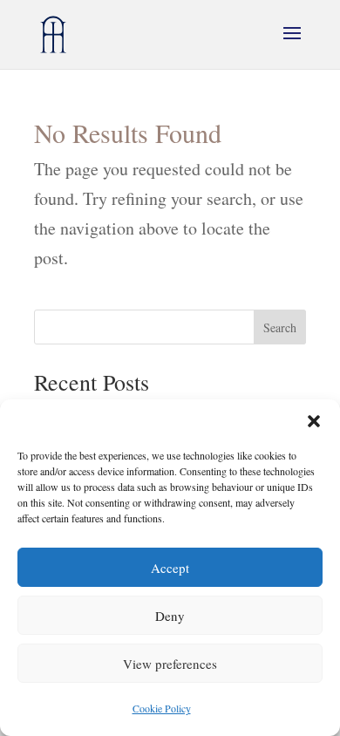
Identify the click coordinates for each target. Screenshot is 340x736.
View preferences (170, 663)
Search (279, 327)
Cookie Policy (162, 708)
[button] (314, 421)
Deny (170, 615)
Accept (170, 567)
